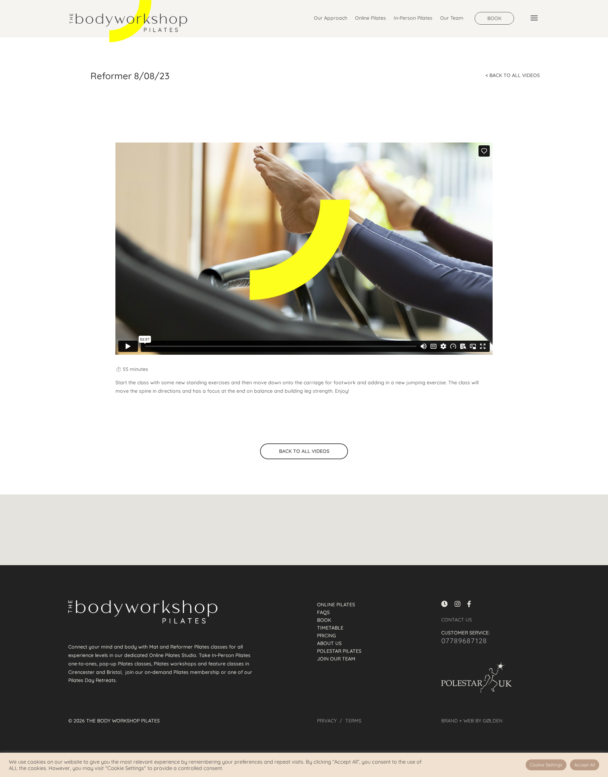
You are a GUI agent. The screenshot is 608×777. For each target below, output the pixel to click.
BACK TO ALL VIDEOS (304, 451)
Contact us (456, 620)
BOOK (324, 620)
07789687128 (464, 640)
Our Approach (330, 18)
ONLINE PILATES (336, 605)
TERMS (353, 721)
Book (494, 18)
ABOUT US (329, 643)
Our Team (451, 18)
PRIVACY (327, 721)
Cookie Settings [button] (546, 764)
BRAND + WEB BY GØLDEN (471, 721)
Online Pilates (370, 18)
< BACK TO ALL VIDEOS (513, 75)
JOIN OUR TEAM (336, 659)
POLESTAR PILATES (339, 651)
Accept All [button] (584, 764)
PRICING (326, 636)
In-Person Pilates (413, 18)
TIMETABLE (330, 628)
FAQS (323, 612)
